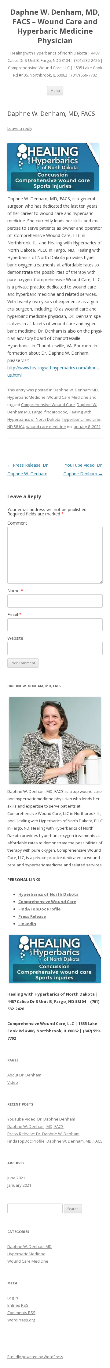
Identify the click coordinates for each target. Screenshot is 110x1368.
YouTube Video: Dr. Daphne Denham (41, 1119)
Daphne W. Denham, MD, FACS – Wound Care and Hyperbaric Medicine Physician (55, 26)
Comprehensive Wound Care (48, 404)
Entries (17, 1305)
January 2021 (19, 1185)
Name (15, 591)
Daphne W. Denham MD (75, 390)
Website (15, 638)
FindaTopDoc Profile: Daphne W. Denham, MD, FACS (55, 1141)
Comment (17, 523)
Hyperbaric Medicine (26, 397)
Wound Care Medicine (67, 397)
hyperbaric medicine (81, 419)
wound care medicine (46, 426)
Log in (12, 1298)
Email (14, 614)
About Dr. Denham (24, 1075)
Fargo (37, 412)
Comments (21, 1312)
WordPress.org (21, 1320)
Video (12, 1082)
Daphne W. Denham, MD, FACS (35, 1126)
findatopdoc (55, 412)
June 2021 (16, 1178)
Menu (55, 90)
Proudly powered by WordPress (35, 1356)
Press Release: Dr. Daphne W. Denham (43, 1133)
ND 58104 (15, 426)
